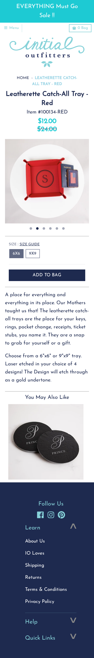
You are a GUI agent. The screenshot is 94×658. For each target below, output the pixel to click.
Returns (33, 577)
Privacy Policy (39, 601)
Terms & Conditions (46, 589)
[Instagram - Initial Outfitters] (51, 515)
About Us (35, 541)
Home (23, 78)
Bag (83, 28)
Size (24, 244)
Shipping (34, 565)
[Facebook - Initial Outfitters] (40, 515)
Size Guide (30, 244)
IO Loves (34, 553)
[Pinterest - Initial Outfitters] (61, 515)
